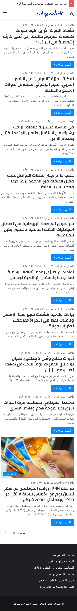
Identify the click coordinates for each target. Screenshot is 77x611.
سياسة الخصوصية (63, 555)
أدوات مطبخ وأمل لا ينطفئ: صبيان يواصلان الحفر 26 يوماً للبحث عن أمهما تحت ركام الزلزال (39, 364)
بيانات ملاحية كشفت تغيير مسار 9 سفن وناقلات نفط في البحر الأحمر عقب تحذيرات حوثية (38, 320)
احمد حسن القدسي (61, 121)
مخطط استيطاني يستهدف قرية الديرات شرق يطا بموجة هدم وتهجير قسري (39, 405)
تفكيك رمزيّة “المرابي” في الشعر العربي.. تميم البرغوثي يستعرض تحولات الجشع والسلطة (39, 84)
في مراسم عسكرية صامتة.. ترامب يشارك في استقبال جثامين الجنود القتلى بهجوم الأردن (37, 132)
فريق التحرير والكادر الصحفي (56, 580)
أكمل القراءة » (62, 64)
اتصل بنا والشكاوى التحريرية (57, 586)
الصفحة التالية (18, 533)
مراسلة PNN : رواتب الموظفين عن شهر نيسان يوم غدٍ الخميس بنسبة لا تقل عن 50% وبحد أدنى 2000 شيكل (39, 494)
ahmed (67, 482)
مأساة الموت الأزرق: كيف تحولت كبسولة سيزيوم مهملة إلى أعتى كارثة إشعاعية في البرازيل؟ (38, 36)
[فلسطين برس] (50, 13)
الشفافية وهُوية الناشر (61, 561)
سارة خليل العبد (63, 25)
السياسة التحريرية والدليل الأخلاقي (53, 567)
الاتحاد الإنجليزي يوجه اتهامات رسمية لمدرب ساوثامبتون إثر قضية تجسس (41, 274)
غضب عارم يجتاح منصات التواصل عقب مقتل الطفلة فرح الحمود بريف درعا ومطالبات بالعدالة (40, 181)
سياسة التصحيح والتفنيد (60, 574)
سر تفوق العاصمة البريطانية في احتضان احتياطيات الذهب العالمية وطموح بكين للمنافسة (37, 229)
